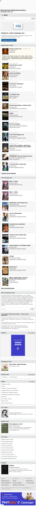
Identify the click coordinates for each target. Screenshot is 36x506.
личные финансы (13, 282)
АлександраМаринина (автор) (8, 458)
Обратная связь (5, 480)
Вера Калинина (13, 107)
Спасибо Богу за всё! (15, 65)
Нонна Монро (12, 268)
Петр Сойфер (12, 85)
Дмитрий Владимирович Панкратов (18, 125)
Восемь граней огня (15, 48)
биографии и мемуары (15, 68)
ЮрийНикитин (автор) (6, 443)
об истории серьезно (6, 398)
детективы (4, 396)
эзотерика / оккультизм (15, 150)
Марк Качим (12, 236)
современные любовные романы (9, 392)
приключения (4, 401)
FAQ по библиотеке (6, 482)
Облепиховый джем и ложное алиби (20, 105)
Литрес (14, 480)
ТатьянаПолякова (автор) (7, 454)
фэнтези (3, 386)
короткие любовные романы (16, 167)
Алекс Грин (12, 280)
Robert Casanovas (13, 96)
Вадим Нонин (12, 165)
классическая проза (14, 366)
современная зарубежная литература (10, 394)
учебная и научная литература (8, 388)
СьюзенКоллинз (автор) (7, 447)
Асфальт (11, 465)
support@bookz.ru (26, 487)
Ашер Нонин (12, 66)
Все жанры (32, 381)
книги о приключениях (6, 403)
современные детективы (15, 87)
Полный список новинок (8, 173)
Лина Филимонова (14, 204)
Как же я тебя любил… (16, 213)
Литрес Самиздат (17, 482)
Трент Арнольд (13, 136)
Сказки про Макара (15, 73)
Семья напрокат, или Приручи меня (19, 245)
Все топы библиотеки (7, 288)
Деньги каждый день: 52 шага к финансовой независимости (18, 278)
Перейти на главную (8, 40)
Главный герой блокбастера (17, 234)
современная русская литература (9, 390)
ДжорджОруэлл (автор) (7, 439)
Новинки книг (29, 480)
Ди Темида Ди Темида (15, 257)
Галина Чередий (13, 183)
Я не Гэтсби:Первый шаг (16, 134)
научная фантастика (14, 127)
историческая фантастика (16, 116)
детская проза (13, 76)
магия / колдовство (14, 159)
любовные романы (6, 384)
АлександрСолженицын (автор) (9, 456)
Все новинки (31, 332)
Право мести (13, 267)
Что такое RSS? (30, 482)
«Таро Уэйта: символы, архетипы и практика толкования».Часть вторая (20, 146)
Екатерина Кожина (14, 74)
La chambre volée (14, 94)
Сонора (11, 256)
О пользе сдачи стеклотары (17, 164)
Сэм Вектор (12, 50)
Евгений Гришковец (14, 467)
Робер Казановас (13, 115)
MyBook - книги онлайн (18, 484)
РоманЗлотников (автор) (7, 450)
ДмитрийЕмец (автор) (6, 452)
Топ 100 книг (4, 377)
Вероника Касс (13, 247)
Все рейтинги (31, 374)
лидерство (12, 52)
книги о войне (12, 97)
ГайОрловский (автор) (6, 445)
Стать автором (5, 484)
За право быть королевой (17, 224)
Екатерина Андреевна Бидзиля (17, 157)
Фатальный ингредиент (16, 83)
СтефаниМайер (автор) (7, 441)
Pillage (11, 113)
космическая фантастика (15, 184)
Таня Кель (12, 225)
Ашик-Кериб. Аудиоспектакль (17, 364)
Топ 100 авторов (13, 377)
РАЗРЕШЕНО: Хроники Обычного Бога (20, 156)
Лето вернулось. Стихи (16, 424)
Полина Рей (12, 215)
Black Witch (12, 148)
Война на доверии (14, 124)
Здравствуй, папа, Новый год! (18, 202)
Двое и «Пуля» (13, 181)
